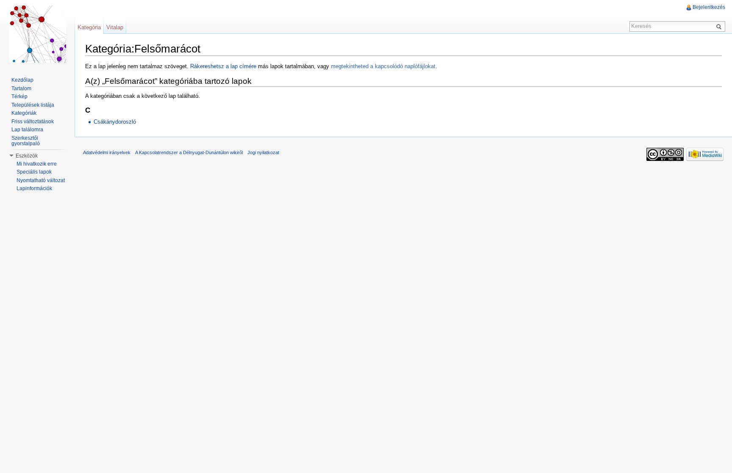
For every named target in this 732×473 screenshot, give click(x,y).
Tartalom (21, 88)
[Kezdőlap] (37, 34)
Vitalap (114, 27)
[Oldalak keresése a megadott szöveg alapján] (720, 26)
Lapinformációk (34, 188)
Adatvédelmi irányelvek (106, 152)
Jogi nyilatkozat (263, 152)
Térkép (19, 97)
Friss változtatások (32, 121)
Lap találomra (27, 130)
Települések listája (32, 105)
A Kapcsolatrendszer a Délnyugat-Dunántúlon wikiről (189, 152)
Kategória (89, 27)
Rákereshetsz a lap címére (223, 66)
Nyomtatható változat (41, 180)
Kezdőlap (22, 80)
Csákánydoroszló (115, 122)
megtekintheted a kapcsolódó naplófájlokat (383, 66)
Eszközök (27, 156)
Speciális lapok (34, 172)
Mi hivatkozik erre (37, 164)
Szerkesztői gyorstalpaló (25, 141)
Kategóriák (23, 113)
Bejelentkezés (709, 7)
